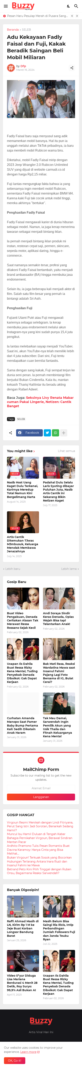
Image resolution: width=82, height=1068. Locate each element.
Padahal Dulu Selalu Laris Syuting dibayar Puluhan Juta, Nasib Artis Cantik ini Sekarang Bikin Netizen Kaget (58, 491)
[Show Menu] (5, 6)
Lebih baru (12, 569)
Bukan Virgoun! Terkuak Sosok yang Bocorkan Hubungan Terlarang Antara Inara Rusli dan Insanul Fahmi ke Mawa (39, 861)
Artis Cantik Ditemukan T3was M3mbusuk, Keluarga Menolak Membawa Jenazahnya (22, 544)
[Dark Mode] (68, 6)
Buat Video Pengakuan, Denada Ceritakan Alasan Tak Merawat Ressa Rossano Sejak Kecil (22, 620)
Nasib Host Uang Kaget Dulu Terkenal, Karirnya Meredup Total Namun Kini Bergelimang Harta (22, 490)
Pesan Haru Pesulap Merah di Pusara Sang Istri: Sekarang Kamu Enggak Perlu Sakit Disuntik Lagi (37, 16)
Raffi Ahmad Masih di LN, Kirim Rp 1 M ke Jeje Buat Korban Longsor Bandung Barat (23, 928)
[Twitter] (47, 432)
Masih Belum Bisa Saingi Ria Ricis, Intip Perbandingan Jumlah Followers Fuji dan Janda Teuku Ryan (59, 930)
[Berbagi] (72, 68)
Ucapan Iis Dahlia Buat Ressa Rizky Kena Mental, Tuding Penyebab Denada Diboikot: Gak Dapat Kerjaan (22, 673)
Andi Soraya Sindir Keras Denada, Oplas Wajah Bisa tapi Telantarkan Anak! (58, 618)
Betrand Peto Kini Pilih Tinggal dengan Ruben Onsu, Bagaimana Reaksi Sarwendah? (39, 871)
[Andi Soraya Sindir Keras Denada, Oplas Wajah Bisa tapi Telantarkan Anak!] (59, 598)
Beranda (13, 29)
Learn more (28, 1052)
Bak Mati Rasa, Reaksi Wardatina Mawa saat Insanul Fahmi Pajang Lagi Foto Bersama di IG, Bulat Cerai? (59, 673)
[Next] (77, 16)
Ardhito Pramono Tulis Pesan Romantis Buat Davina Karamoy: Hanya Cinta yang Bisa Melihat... (38, 849)
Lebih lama (69, 569)
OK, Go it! (14, 1060)
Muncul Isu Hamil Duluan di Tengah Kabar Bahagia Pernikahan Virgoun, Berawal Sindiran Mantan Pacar (39, 838)
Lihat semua (66, 451)
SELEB (26, 29)
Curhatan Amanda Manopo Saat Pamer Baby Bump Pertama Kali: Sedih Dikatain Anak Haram (22, 725)
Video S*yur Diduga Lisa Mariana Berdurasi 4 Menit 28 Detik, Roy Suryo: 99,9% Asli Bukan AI (22, 983)
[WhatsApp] (55, 432)
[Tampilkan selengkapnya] (63, 432)
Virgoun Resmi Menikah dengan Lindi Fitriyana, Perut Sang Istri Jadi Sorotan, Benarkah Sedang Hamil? (40, 826)
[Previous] (72, 16)
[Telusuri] (76, 6)
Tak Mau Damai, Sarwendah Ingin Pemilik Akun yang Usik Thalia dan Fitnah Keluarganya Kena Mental (57, 727)
